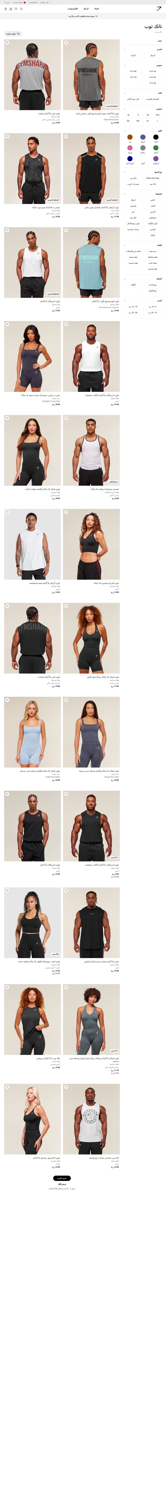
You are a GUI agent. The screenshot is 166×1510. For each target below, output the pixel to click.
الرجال (85, 8)
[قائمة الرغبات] (16, 9)
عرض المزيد (62, 1178)
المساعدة (33, 2)
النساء (96, 8)
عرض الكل (62, 1184)
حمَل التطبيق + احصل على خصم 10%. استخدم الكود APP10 (81, 16)
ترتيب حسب (11, 34)
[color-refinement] (155, 137)
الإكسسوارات (73, 8)
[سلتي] (5, 8)
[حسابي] (10, 9)
